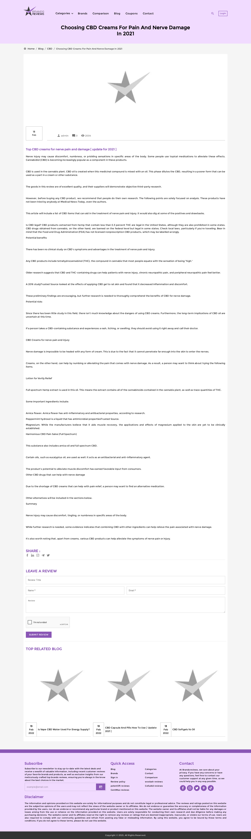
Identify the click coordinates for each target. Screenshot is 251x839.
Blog (40, 48)
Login (223, 13)
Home (31, 48)
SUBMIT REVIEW (39, 634)
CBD (49, 48)
